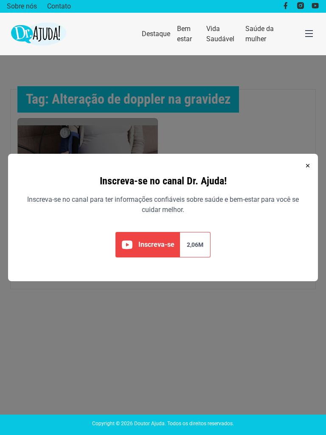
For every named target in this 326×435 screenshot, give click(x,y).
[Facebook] (285, 6)
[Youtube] (315, 6)
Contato (59, 6)
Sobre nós (22, 6)
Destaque (156, 34)
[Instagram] (300, 6)
